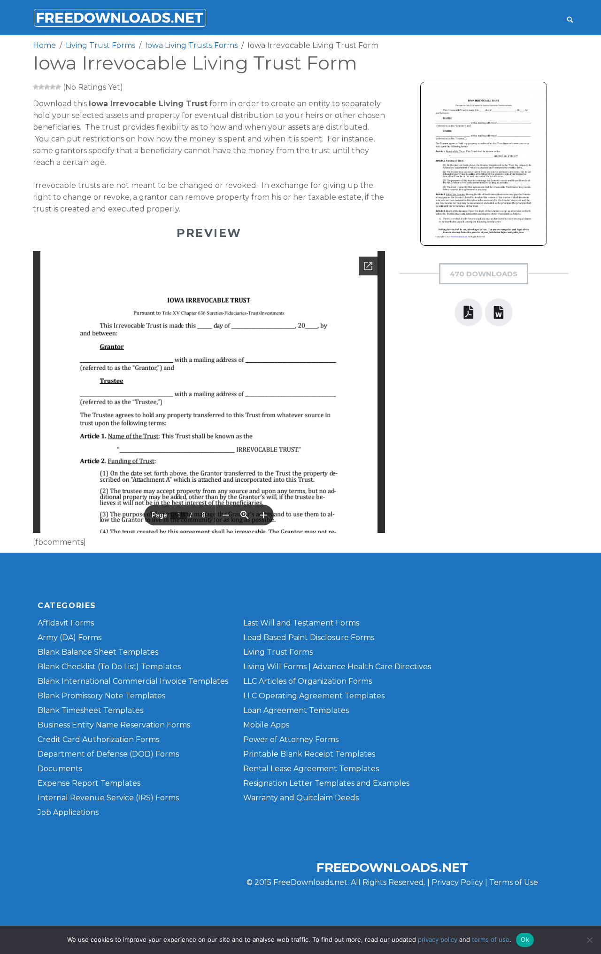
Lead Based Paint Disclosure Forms (308, 637)
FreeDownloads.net (392, 867)
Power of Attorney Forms (291, 739)
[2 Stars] (41, 87)
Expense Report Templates (89, 783)
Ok (525, 939)
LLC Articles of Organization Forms (307, 681)
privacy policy (437, 939)
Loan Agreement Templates (296, 710)
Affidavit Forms (66, 622)
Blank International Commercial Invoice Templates (133, 681)
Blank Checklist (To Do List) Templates (109, 666)
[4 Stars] (52, 87)
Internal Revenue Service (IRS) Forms (108, 797)
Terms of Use (513, 882)
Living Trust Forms (278, 652)
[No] (589, 940)
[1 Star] (36, 87)
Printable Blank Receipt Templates (309, 754)
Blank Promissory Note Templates (101, 695)
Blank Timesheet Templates (90, 710)
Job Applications (68, 812)
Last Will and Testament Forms (301, 622)
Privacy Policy (457, 882)
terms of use (490, 939)
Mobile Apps (266, 724)
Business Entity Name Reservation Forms (114, 724)
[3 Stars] (47, 87)
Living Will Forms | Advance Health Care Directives (337, 666)
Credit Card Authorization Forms (98, 739)
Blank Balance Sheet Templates (98, 652)
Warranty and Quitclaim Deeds (301, 797)
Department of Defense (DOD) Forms (108, 754)
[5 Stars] (58, 87)
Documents (60, 768)
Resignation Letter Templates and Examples (326, 783)
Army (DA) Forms (69, 637)
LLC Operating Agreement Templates (314, 695)
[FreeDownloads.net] (120, 18)
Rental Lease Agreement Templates (311, 768)
